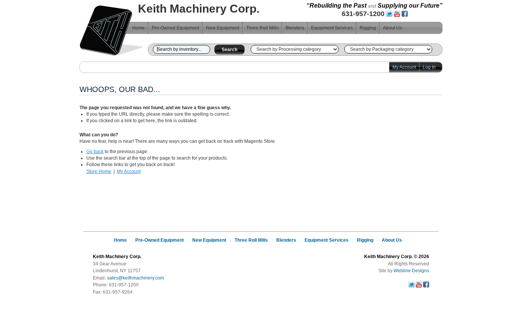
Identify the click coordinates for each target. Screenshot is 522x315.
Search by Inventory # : (150, 48)
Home (138, 28)
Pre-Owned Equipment (175, 28)
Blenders (294, 28)
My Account (404, 67)
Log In (429, 67)
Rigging (368, 28)
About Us (392, 28)
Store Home (98, 171)
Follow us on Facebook (405, 14)
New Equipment (222, 28)
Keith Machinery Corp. (111, 31)
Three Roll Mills (262, 28)
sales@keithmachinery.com (135, 278)
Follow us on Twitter (389, 14)
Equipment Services (332, 28)
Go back (95, 151)
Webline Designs (411, 270)
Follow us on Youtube (397, 14)
